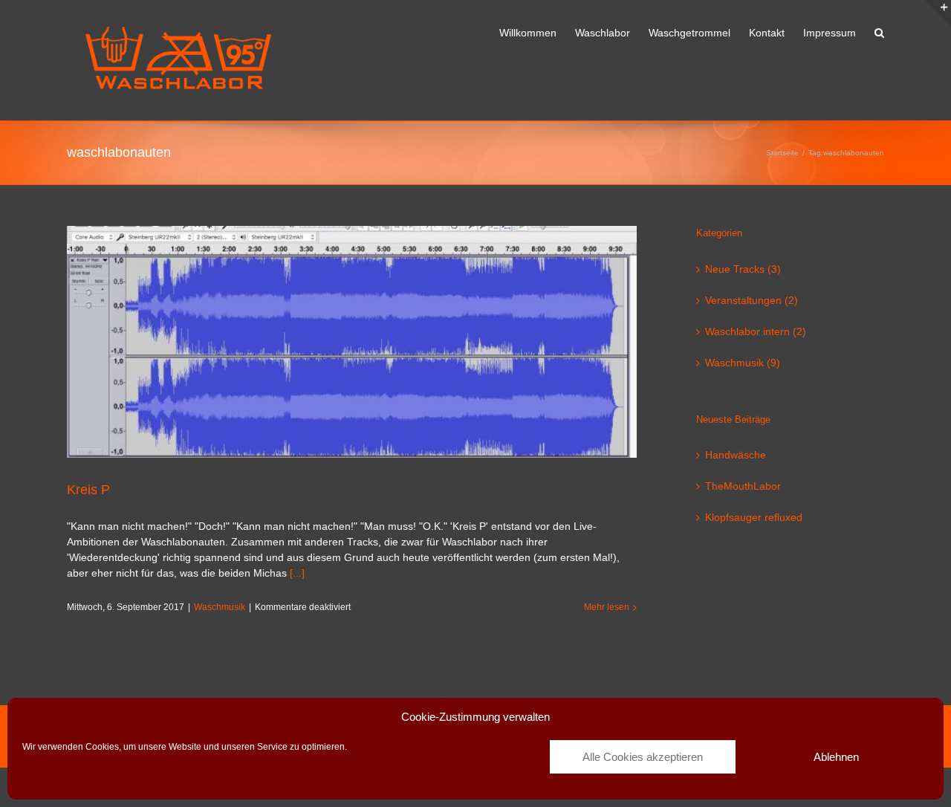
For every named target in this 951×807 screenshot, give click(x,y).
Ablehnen (836, 757)
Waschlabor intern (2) (755, 331)
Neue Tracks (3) (743, 269)
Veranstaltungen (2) (751, 300)
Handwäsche (735, 455)
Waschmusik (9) (742, 363)
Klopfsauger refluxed (753, 517)
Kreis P (88, 489)
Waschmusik (219, 607)
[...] (297, 573)
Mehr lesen (606, 607)
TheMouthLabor (743, 486)
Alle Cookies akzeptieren (642, 757)
